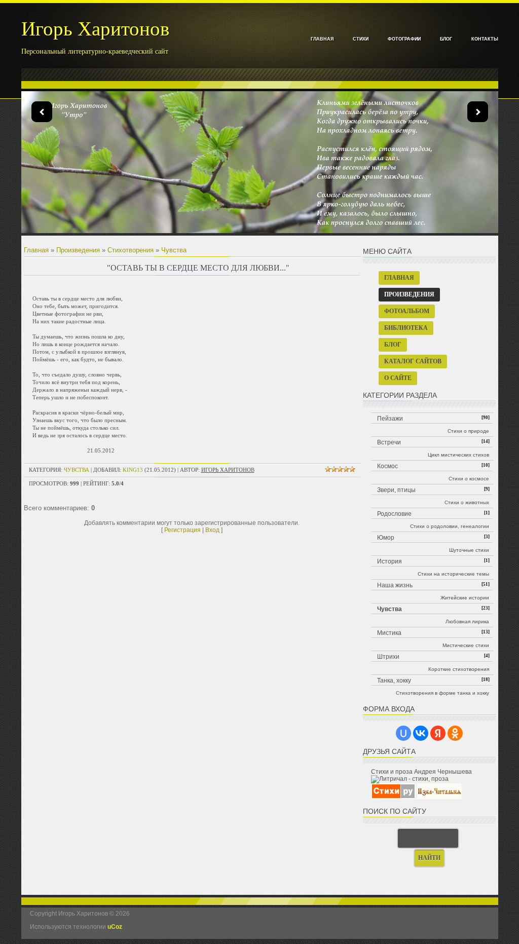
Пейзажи (390, 418)
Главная (322, 39)
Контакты (484, 39)
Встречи (389, 442)
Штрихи (388, 656)
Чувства (174, 250)
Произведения (78, 250)
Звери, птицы (396, 490)
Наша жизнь (395, 585)
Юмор (385, 537)
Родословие (394, 513)
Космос (387, 466)
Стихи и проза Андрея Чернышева (421, 771)
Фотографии (404, 39)
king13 (133, 470)
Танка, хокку (394, 680)
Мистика (389, 632)
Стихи (360, 39)
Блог (446, 39)
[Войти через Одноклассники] (455, 733)
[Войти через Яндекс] (438, 733)
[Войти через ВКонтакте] (420, 733)
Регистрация (182, 530)
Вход (212, 530)
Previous (41, 111)
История (389, 561)
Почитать (265, 204)
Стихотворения (130, 250)
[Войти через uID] (403, 733)
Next (477, 111)
